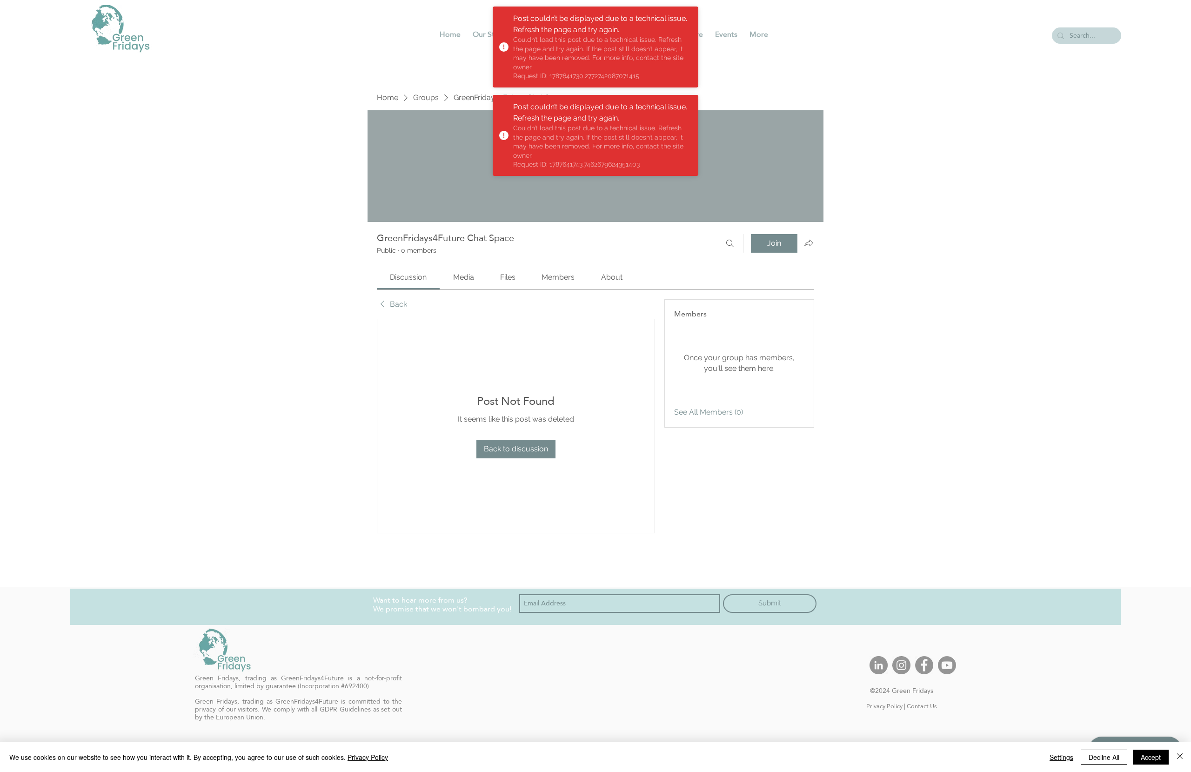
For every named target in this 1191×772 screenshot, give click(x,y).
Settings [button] (1061, 757)
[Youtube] (947, 665)
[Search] (730, 243)
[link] (408, 277)
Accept (1151, 757)
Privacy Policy (884, 706)
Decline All (1104, 757)
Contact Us (922, 706)
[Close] (1179, 757)
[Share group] (808, 242)
